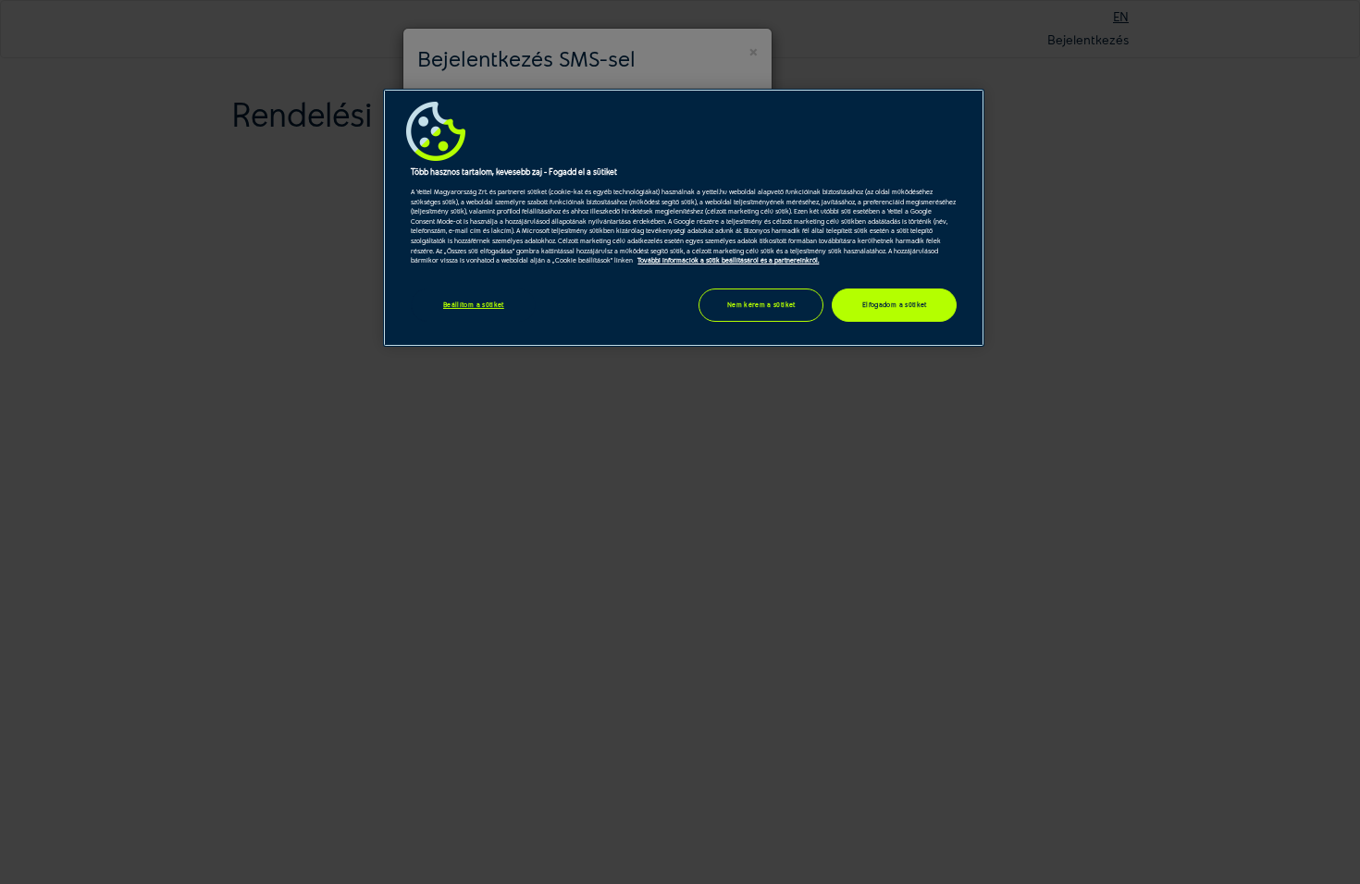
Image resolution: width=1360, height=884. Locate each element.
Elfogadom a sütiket (894, 304)
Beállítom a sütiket (473, 304)
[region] (683, 218)
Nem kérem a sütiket (761, 304)
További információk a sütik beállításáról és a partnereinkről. (728, 260)
